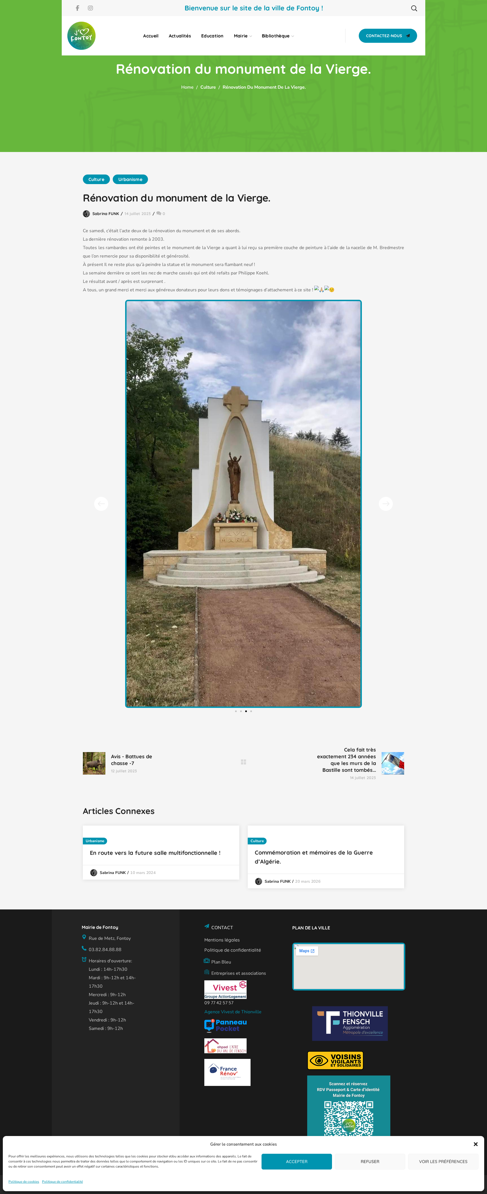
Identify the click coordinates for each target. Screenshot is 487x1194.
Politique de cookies (23, 1181)
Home (187, 87)
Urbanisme (130, 179)
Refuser (370, 1161)
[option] (161, 853)
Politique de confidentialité (62, 1181)
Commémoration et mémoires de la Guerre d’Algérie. (314, 857)
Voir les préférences (443, 1161)
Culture (208, 87)
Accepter (296, 1161)
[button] (476, 1144)
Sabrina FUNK (105, 213)
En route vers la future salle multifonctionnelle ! (155, 852)
